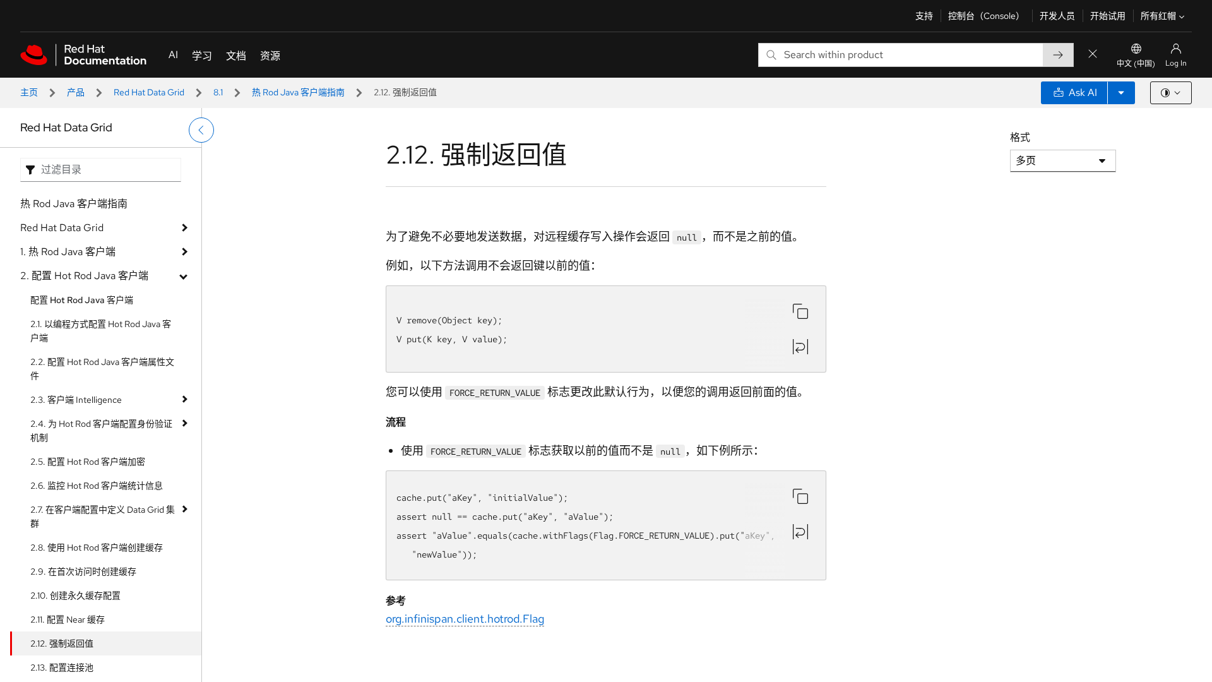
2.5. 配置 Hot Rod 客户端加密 (87, 461)
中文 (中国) (1136, 64)
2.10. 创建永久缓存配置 (75, 595)
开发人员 (1057, 15)
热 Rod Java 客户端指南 (298, 92)
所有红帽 (1158, 15)
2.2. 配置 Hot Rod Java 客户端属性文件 (102, 368)
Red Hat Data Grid (149, 92)
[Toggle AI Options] (1121, 92)
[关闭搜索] (1093, 54)
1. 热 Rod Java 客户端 (68, 251)
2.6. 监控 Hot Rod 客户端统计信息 (96, 485)
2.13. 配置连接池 (61, 667)
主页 (29, 92)
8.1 (218, 92)
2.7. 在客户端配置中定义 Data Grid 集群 (102, 516)
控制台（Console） (986, 15)
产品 (76, 92)
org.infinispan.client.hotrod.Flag (465, 618)
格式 (1020, 137)
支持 (924, 15)
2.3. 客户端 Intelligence (76, 399)
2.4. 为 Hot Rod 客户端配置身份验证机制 (101, 430)
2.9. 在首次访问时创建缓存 (83, 571)
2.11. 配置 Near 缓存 (67, 619)
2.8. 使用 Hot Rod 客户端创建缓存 (96, 547)
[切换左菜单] (201, 130)
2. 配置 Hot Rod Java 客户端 (84, 275)
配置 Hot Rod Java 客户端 (81, 300)
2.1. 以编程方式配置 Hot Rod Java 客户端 (100, 331)
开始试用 (1108, 15)
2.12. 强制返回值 (61, 643)
